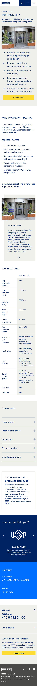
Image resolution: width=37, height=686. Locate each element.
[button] (2, 536)
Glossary (26, 679)
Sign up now (18, 653)
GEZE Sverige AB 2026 (8, 674)
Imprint (3, 681)
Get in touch (8, 627)
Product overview (11, 118)
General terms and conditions (25, 676)
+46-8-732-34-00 (15, 580)
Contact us (18, 97)
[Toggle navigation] (34, 3)
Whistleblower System (8, 676)
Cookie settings (17, 679)
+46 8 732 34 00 (13, 617)
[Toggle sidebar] (28, 3)
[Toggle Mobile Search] (21, 3)
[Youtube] (34, 669)
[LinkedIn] (30, 669)
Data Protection (6, 679)
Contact (6, 610)
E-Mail (7, 503)
